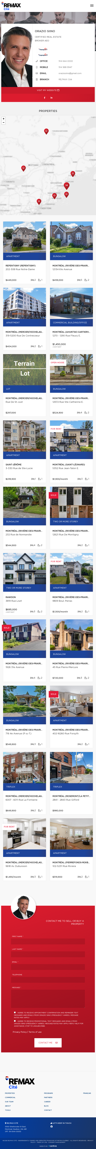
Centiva (53, 1146)
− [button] (3, 122)
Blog (46, 1106)
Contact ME (45, 1043)
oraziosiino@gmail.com (70, 73)
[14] (66, 189)
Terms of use (35, 1032)
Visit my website (47, 90)
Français (87, 1093)
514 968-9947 (65, 67)
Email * (15, 962)
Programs (48, 1093)
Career (47, 1102)
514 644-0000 (66, 61)
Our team (9, 1102)
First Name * (17, 936)
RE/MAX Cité (65, 80)
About (8, 1106)
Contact (48, 1110)
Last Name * (17, 949)
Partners (48, 1097)
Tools (7, 1110)
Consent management (56, 1142)
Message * (16, 987)
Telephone (17, 975)
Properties (10, 1093)
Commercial (10, 1097)
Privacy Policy (20, 1032)
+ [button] (3, 118)
